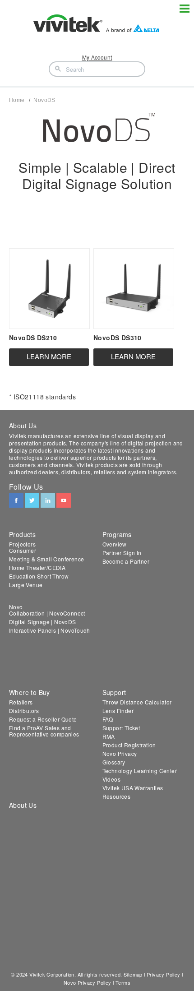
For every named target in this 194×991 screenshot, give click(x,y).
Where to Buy (29, 692)
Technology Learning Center (139, 770)
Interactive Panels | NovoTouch (49, 630)
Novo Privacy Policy (87, 982)
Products (22, 534)
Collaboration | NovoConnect (47, 613)
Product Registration (129, 745)
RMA (108, 736)
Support (114, 692)
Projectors (22, 544)
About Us (23, 805)
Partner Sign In (122, 552)
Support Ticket (121, 728)
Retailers (21, 702)
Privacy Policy (163, 974)
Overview (114, 544)
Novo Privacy (119, 753)
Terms (122, 982)
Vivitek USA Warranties (132, 788)
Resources (116, 796)
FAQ (107, 719)
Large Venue (25, 584)
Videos (111, 779)
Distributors (24, 710)
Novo (16, 607)
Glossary (113, 762)
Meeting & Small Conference (46, 559)
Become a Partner (125, 561)
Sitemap (133, 974)
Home (17, 100)
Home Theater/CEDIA (37, 567)
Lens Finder (118, 710)
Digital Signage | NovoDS (42, 621)
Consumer (22, 550)
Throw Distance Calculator (137, 702)
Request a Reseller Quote (43, 719)
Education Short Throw (39, 576)
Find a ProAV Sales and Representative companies (44, 731)
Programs (117, 534)
